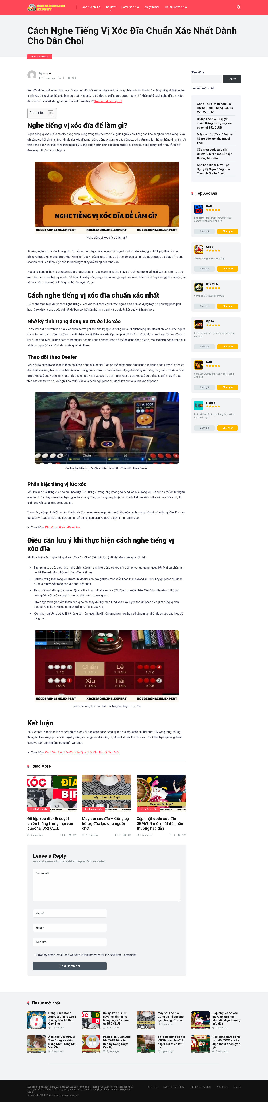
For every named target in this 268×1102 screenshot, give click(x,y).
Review (111, 7)
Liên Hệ (237, 1087)
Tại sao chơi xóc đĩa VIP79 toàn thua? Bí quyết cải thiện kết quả (171, 1042)
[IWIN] (198, 368)
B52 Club (212, 284)
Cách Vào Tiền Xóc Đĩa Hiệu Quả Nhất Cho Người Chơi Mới (82, 752)
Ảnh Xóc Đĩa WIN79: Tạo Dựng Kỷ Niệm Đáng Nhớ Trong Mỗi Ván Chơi (213, 169)
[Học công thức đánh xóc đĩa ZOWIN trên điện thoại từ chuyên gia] (200, 1052)
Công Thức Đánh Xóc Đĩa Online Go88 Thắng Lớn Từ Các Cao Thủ (215, 108)
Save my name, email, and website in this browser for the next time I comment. (86, 955)
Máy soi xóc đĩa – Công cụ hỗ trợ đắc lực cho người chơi (105, 823)
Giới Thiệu (153, 1087)
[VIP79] (198, 328)
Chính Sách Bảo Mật (201, 1087)
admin (47, 73)
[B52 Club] (198, 290)
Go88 (209, 247)
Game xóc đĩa (130, 7)
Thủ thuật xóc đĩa (176, 7)
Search (232, 79)
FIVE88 (210, 402)
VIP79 (210, 321)
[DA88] (198, 212)
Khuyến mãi (152, 7)
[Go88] (198, 253)
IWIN (209, 362)
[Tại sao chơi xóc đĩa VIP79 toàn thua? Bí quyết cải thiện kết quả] (146, 1052)
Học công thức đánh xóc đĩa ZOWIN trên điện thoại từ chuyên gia (226, 1042)
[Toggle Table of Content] (49, 113)
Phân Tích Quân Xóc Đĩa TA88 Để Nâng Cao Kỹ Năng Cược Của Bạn (117, 1042)
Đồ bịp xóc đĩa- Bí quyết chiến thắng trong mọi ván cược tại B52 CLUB (50, 823)
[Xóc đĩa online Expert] (46, 6)
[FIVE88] (198, 409)
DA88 (209, 206)
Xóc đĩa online (91, 7)
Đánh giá (204, 231)
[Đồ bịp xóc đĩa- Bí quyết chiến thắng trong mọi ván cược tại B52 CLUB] (52, 793)
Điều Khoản (222, 1087)
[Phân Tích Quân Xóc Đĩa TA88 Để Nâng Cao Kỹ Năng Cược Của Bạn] (91, 1052)
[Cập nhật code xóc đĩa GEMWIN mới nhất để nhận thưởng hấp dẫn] (161, 793)
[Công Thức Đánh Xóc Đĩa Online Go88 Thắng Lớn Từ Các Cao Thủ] (36, 1028)
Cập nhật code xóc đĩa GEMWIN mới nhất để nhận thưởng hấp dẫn (160, 823)
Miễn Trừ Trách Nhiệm (174, 1087)
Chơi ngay (228, 231)
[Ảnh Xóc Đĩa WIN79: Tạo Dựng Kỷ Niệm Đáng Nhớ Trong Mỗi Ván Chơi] (36, 1052)
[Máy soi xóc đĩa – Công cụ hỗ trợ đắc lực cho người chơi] (106, 793)
